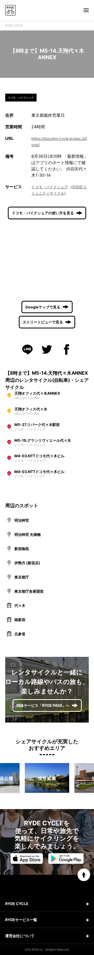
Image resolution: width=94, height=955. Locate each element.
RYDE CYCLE (14, 25)
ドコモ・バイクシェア (49, 187)
